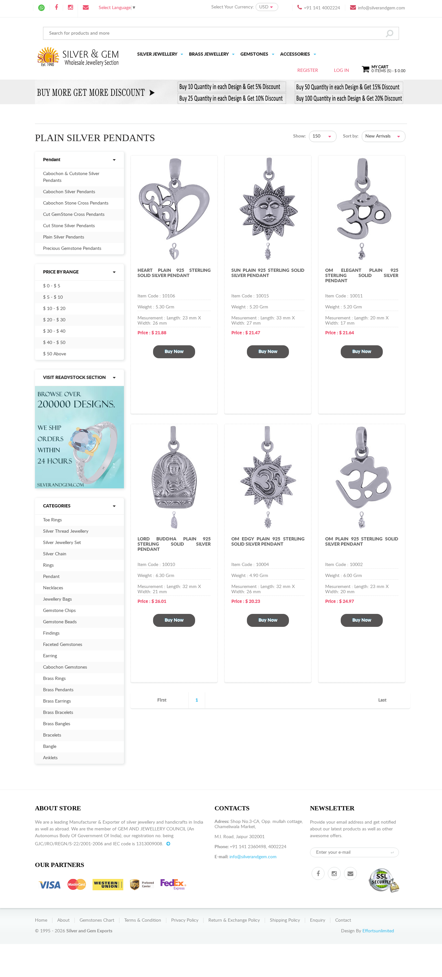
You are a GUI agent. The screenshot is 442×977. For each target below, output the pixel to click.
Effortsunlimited (378, 931)
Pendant (51, 160)
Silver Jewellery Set (62, 542)
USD (264, 7)
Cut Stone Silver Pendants (69, 226)
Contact (343, 920)
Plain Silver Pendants (63, 237)
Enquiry (317, 920)
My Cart (388, 69)
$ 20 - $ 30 (54, 320)
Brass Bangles (56, 724)
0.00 (401, 71)
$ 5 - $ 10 (53, 297)
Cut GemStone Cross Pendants (74, 214)
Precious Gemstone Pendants (72, 248)
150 (316, 136)
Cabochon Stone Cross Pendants (75, 203)
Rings (48, 565)
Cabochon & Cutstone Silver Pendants (71, 177)
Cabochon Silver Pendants (69, 192)
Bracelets (52, 735)
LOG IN (341, 70)
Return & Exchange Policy (234, 920)
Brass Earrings (57, 701)
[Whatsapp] (41, 8)
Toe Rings (52, 520)
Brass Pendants (58, 690)
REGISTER (307, 70)
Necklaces (53, 588)
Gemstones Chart (97, 920)
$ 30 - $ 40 (54, 331)
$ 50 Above (54, 354)
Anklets (50, 758)
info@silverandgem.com (381, 8)
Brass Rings (54, 678)
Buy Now (174, 352)
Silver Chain (54, 554)
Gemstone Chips (59, 610)
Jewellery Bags (57, 599)
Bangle (49, 746)
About (63, 920)
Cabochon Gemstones (65, 667)
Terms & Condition (142, 920)
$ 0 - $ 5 (51, 286)
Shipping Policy (285, 920)
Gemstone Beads (60, 622)
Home (41, 920)
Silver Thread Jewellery (65, 531)
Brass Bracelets (58, 712)
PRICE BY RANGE (61, 272)
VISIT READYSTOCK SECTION (74, 377)
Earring (50, 656)
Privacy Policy (184, 920)
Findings (51, 633)
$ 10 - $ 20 (54, 308)
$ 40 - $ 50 (54, 342)
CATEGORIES (57, 506)
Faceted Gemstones (62, 644)
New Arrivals (378, 136)
